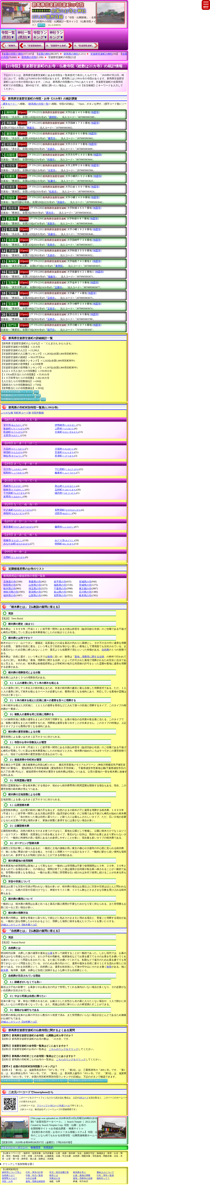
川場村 (64, 449)
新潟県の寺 (35, 592)
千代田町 (14, 493)
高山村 (66, 486)
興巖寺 (10, 123)
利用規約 (48, 1147)
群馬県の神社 (71, 54)
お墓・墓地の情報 (81, 1175)
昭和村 (14, 472)
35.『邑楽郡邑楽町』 (84, 46)
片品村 (14, 449)
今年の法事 (31, 1178)
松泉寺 (10, 187)
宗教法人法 (54, 1178)
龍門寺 (12, 325)
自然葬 (105, 649)
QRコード (84, 1098)
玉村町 (66, 489)
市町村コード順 (22, 412)
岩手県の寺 (60, 581)
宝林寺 (12, 314)
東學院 (12, 261)
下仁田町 (67, 469)
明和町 (64, 543)
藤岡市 (64, 527)
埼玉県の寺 (35, 588)
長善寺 (12, 240)
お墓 (50, 953)
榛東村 (66, 472)
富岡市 (13, 496)
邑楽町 (13, 432)
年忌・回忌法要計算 (59, 1172)
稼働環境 (35, 1147)
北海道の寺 (9, 581)
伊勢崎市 (66, 425)
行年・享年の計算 (34, 1172)
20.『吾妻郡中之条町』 (57, 46)
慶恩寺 (10, 133)
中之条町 (17, 510)
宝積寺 (12, 293)
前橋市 (13, 540)
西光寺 (12, 208)
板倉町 (14, 428)
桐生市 (13, 456)
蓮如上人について (105, 1172)
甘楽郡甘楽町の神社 (101, 54)
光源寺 (10, 144)
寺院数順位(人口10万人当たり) (18, 395)
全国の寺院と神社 (13, 54)
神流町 (13, 452)
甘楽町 (64, 452)
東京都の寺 (85, 588)
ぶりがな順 (7, 412)
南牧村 (14, 513)
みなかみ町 (16, 543)
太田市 (12, 435)
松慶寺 (10, 176)
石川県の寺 (85, 592)
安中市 (13, 425)
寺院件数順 (38, 412)
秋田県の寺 (9, 585)
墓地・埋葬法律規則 (35, 1181)
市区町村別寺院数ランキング (17, 391)
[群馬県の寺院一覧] (38, 104)
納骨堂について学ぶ (11, 1172)
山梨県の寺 (35, 595)
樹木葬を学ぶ (79, 1172)
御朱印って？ (103, 1178)
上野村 (64, 428)
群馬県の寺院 (29, 57)
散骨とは (53, 1175)
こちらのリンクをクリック (63, 1049)
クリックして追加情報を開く (19, 1164)
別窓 (36, 391)
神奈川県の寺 (10, 592)
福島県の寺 (60, 585)
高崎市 (13, 486)
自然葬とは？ (8, 1175)
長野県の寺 (60, 595)
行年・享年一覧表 (105, 1175)
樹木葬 (4, 970)
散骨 (50, 656)
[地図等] (95, 112)
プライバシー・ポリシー (14, 1147)
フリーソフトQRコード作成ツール (53, 1105)
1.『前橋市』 (11, 46)
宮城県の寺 (85, 581)
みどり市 (65, 540)
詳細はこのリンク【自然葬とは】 (19, 1021)
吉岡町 (14, 557)
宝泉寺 (12, 304)
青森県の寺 (35, 581)
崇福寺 (10, 197)
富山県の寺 (60, 592)
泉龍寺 (12, 218)
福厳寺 (12, 272)
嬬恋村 (66, 493)
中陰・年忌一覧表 (34, 1175)
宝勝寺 (12, 282)
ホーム (41, 25)
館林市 (14, 489)
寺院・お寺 (7, 1181)
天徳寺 (12, 250)
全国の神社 (44, 54)
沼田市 (63, 513)
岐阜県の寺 (85, 595)
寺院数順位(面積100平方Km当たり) (20, 399)
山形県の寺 (35, 585)
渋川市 (13, 469)
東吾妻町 (18, 527)
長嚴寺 (12, 229)
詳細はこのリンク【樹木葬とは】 (19, 924)
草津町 (64, 456)
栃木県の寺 (9, 588)
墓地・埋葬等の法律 (82, 1178)
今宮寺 (10, 165)
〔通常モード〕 (9, 104)
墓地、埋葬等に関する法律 (89, 656)
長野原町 (68, 510)
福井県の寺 (9, 595)
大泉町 (67, 432)
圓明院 (10, 112)
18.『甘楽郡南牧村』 (33, 46)
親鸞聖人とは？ (9, 1178)
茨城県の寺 (85, 585)
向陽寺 (10, 155)
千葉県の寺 (60, 588)
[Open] (22, 112)
